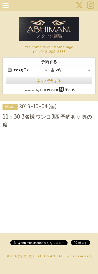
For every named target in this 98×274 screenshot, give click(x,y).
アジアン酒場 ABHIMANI (37, 256)
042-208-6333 (52, 52)
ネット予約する (49, 81)
